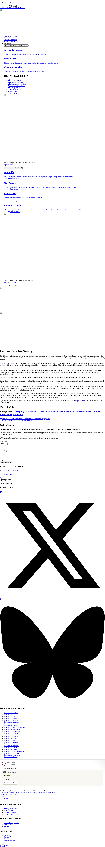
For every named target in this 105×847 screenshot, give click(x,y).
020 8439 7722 (9, 471)
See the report (9, 783)
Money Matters (14, 414)
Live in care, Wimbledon (12, 731)
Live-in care (4, 363)
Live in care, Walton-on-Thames (14, 727)
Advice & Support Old (11, 823)
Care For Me (71, 411)
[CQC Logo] (8, 765)
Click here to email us (7, 474)
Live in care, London (11, 720)
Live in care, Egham (10, 715)
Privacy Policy (15, 792)
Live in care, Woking (11, 733)
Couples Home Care (10, 812)
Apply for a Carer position (8, 478)
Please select (4, 448)
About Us (7, 835)
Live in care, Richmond (11, 722)
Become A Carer (9, 841)
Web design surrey (6, 794)
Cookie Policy (4, 792)
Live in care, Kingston (11, 718)
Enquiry (3, 460)
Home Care (85, 411)
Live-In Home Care (10, 810)
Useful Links (8, 825)
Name (2, 441)
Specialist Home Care (11, 814)
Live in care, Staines (10, 724)
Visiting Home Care (10, 809)
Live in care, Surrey (10, 726)
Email (2, 444)
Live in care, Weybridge (12, 729)
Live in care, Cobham (11, 713)
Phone (2, 446)
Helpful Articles (9, 826)
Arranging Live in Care (25, 411)
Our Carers (7, 839)
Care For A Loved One (51, 411)
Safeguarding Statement (28, 792)
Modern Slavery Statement (46, 792)
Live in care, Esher (10, 716)
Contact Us (7, 837)
